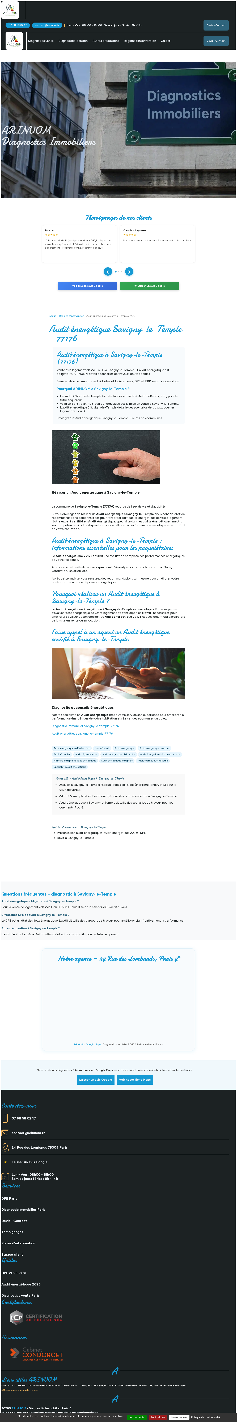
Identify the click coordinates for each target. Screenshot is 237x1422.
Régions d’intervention (140, 41)
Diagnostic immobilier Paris (23, 1209)
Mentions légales (178, 1385)
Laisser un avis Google (95, 1080)
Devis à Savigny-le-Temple (75, 838)
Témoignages (12, 1232)
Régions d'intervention (71, 315)
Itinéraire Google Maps (87, 1044)
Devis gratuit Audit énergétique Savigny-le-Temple (92, 418)
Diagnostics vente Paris (20, 1295)
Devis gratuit (86, 1385)
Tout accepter (137, 1417)
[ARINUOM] (10, 10)
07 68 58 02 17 (18, 25)
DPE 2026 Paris (13, 1273)
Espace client (12, 1254)
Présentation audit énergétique (79, 833)
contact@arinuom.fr (47, 25)
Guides (166, 41)
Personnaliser (179, 1417)
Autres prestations (105, 41)
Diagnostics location (73, 41)
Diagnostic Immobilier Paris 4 (50, 1408)
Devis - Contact (216, 25)
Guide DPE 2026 (115, 1385)
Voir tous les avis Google (87, 285)
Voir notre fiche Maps (135, 1080)
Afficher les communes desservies (19, 1390)
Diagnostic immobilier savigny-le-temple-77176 (85, 726)
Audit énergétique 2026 (120, 833)
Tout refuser (158, 1417)
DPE (143, 833)
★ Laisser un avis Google (149, 285)
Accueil (53, 315)
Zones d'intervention (18, 1243)
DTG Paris (43, 1385)
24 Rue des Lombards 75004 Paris (39, 1147)
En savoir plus (46, 171)
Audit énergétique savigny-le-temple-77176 (82, 733)
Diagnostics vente (41, 41)
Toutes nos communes (146, 418)
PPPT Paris (54, 1385)
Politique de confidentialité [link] (205, 1417)
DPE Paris (9, 1198)
